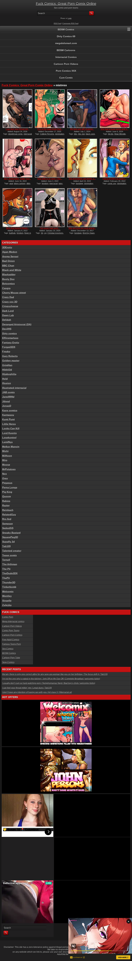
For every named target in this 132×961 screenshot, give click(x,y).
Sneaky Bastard (11, 533)
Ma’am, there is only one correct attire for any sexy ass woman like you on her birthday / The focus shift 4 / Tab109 (55, 674)
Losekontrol (9, 437)
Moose (6, 464)
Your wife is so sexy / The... (49, 178)
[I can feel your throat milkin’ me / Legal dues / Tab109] (17, 108)
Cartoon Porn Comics (12, 635)
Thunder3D (8, 582)
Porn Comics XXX (66, 70)
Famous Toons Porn (11, 644)
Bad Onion (8, 261)
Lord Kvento (9, 433)
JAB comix (8, 392)
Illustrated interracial (14, 388)
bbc (75, 134)
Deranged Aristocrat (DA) (16, 324)
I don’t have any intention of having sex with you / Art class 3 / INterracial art (37, 692)
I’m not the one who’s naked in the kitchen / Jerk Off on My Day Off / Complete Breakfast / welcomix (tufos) (51, 679)
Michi (5, 451)
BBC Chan (8, 265)
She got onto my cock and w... (82, 228)
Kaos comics (9, 410)
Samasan (7, 523)
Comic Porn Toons (10, 630)
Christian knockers (55, 233)
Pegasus (7, 483)
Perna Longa (9, 487)
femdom (45, 183)
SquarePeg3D (10, 537)
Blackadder (8, 274)
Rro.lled (6, 519)
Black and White (11, 270)
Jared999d (8, 397)
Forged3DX (8, 347)
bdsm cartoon (19, 183)
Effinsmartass (10, 338)
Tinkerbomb (9, 587)
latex (61, 183)
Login (70, 18)
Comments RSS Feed (70, 23)
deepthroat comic (15, 134)
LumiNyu (7, 442)
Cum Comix (66, 77)
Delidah (6, 320)
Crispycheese (10, 306)
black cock (90, 134)
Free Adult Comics (10, 639)
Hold (5, 379)
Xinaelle (7, 600)
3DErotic (7, 247)
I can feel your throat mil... (17, 129)
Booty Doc (8, 279)
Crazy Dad (8, 297)
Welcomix (8, 591)
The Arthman (9, 564)
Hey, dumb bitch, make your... (17, 178)
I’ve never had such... (50, 228)
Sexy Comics (8, 662)
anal (11, 183)
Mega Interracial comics (13, 621)
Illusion (6, 383)
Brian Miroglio (120, 134)
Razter (6, 505)
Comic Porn (7, 617)
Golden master (10, 360)
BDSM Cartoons (66, 50)
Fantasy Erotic (10, 342)
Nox (4, 474)
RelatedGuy (9, 514)
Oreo (5, 478)
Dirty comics (9, 333)
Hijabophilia (9, 374)
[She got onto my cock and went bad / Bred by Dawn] (82, 207)
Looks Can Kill (10, 428)
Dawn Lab (8, 315)
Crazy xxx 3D (9, 302)
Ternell (6, 560)
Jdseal (6, 401)
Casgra (6, 288)
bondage (79, 183)
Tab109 (6, 546)
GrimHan (7, 365)
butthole (12, 233)
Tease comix (9, 555)
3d (42, 233)
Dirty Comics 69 (66, 36)
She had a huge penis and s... (114, 129)
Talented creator (11, 551)
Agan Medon (9, 252)
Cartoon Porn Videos (66, 64)
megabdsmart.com (66, 43)
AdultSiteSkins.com (66, 954)
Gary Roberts (10, 356)
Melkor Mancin (10, 446)
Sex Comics (7, 649)
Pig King (7, 492)
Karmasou (8, 415)
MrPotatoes (9, 469)
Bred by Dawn (89, 233)
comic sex (112, 183)
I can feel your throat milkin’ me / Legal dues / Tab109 (27, 688)
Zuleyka (7, 605)
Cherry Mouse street (14, 292)
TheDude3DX (10, 573)
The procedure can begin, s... (82, 178)
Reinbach (7, 510)
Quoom (6, 496)
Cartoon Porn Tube (11, 657)
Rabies (6, 501)
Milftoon (7, 456)
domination (59, 134)
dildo (28, 183)
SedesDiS (7, 528)
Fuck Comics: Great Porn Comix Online (66, 3)
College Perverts (47, 134)
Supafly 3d (8, 541)
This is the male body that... (49, 129)
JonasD (6, 406)
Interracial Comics (66, 57)
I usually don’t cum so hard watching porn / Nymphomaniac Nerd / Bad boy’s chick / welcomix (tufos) (48, 683)
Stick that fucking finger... (17, 228)
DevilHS (6, 329)
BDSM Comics (66, 29)
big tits (110, 134)
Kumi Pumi (8, 419)
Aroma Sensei (10, 256)
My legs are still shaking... (82, 129)
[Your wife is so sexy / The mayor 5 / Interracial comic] (50, 158)
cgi (45, 233)
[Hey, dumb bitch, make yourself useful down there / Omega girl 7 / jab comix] (17, 158)
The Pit (6, 569)
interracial (54, 183)
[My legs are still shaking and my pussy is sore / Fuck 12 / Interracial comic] (82, 108)
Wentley (7, 596)
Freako (6, 351)
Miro (4, 460)
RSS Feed (57, 23)
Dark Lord (8, 311)
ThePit (6, 578)
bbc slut (81, 134)
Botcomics (8, 283)
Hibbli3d (7, 369)
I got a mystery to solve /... (114, 178)
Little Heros (9, 424)
